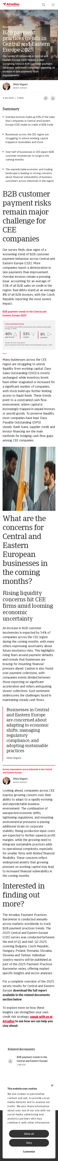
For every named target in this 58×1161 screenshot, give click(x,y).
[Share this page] (45, 98)
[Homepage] (11, 5)
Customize (29, 1152)
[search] (43, 4)
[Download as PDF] (52, 98)
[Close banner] (52, 1085)
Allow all (29, 1134)
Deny (29, 1143)
